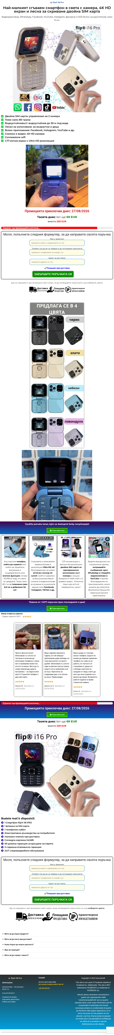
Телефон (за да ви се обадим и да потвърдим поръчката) (57, 249)
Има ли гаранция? (12, 950)
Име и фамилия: (57, 239)
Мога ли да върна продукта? (17, 934)
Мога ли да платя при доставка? (18, 939)
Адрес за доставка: (57, 258)
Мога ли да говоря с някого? (17, 955)
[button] (57, 934)
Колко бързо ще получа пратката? (19, 944)
